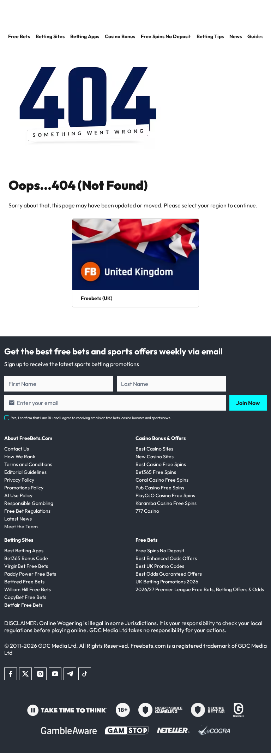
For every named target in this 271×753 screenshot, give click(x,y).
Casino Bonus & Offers (161, 438)
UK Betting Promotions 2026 (167, 581)
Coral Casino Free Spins (162, 480)
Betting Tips (210, 36)
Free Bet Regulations (27, 511)
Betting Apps (84, 36)
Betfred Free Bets (24, 581)
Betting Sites (50, 36)
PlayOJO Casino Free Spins (165, 495)
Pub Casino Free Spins (160, 487)
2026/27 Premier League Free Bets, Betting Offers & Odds (200, 589)
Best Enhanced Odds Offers (166, 558)
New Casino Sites (155, 456)
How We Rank (19, 456)
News (235, 36)
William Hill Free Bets (27, 589)
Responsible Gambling (28, 503)
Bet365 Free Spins (156, 472)
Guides (255, 36)
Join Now (248, 402)
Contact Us (16, 449)
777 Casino (147, 511)
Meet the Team (21, 526)
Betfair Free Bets (23, 605)
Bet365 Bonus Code (26, 558)
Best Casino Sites (154, 449)
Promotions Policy (23, 487)
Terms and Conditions (28, 464)
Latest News (18, 519)
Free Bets (19, 36)
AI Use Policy (18, 495)
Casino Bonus (120, 36)
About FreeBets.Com (28, 438)
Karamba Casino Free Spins (166, 503)
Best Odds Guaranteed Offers (169, 574)
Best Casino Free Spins (161, 464)
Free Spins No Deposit (166, 36)
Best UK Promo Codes (160, 566)
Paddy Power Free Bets (30, 574)
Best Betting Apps (23, 550)
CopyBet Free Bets (25, 597)
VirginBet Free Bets (26, 566)
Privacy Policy (19, 480)
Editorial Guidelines (25, 472)
